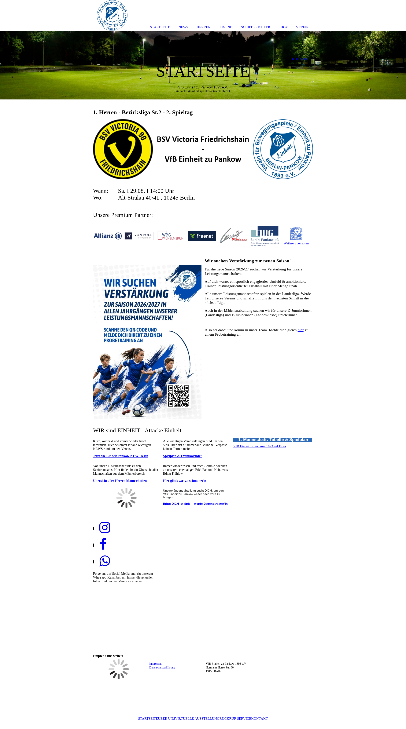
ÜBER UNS (166, 718)
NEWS (183, 27)
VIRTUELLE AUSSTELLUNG (197, 718)
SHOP (283, 27)
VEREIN (302, 27)
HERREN (204, 27)
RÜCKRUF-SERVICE (235, 718)
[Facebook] (103, 544)
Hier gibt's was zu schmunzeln (184, 480)
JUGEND (226, 27)
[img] (203, 65)
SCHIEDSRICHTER (255, 27)
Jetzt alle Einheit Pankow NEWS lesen (120, 456)
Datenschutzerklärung (162, 667)
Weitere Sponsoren (296, 243)
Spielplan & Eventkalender (182, 456)
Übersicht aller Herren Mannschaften (120, 480)
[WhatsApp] (104, 561)
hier (301, 330)
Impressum (155, 663)
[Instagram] (104, 528)
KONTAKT (259, 718)
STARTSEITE (148, 718)
